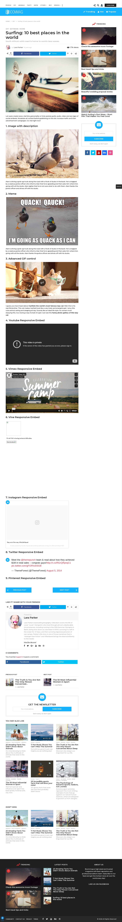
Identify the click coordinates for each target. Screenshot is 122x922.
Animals (21, 5)
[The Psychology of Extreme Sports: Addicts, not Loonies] (67, 769)
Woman (8, 780)
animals (23, 742)
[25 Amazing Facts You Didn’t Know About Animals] (17, 732)
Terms (35, 919)
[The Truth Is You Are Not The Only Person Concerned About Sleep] (67, 732)
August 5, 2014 (54, 570)
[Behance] (40, 646)
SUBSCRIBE (57, 709)
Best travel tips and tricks (92, 69)
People (8, 5)
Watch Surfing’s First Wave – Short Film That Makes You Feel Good (96, 115)
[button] (62, 5)
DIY (15, 5)
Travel (19, 779)
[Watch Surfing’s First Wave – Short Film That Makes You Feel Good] (98, 104)
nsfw (36, 5)
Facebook (24, 662)
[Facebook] (24, 646)
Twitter (61, 662)
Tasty (29, 5)
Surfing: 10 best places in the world (64, 899)
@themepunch (28, 560)
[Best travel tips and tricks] (98, 58)
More (22, 29)
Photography (16, 742)
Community (10, 919)
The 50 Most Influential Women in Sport (64, 681)
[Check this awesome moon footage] (98, 36)
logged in (19, 657)
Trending (90, 12)
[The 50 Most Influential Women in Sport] (17, 769)
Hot (102, 12)
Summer (13, 779)
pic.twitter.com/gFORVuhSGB (26, 565)
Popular (112, 12)
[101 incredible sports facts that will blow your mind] (42, 769)
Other (42, 5)
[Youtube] (98, 152)
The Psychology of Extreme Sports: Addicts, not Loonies (67, 785)
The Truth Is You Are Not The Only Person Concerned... (27, 682)
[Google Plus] (32, 646)
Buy (50, 5)
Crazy (58, 742)
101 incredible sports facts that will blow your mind (41, 783)
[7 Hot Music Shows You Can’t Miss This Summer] (42, 732)
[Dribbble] (43, 646)
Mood (33, 742)
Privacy (29, 919)
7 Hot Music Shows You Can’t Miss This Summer (41, 746)
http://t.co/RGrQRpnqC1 (58, 562)
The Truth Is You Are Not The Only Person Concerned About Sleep (67, 747)
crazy (68, 742)
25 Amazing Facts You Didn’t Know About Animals (15, 747)
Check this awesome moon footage (97, 46)
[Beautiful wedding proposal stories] (98, 81)
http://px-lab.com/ (30, 642)
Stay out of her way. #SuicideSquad (17, 542)
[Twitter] (28, 646)
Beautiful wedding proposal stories (97, 92)
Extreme (14, 29)
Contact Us (20, 919)
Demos (56, 5)
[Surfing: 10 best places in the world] (47, 901)
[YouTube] (36, 646)
